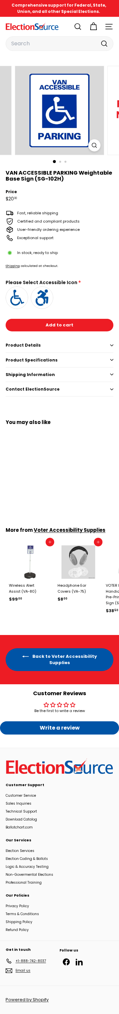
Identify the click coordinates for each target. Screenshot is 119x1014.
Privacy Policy (17, 906)
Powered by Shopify (27, 999)
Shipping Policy (19, 921)
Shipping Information (30, 374)
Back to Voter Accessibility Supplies (64, 659)
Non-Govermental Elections (29, 874)
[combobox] (59, 43)
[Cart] (93, 26)
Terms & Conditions (22, 913)
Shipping (13, 266)
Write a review (60, 728)
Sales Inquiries (18, 803)
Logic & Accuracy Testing (27, 866)
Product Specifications (32, 360)
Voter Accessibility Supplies (69, 530)
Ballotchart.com (19, 827)
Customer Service (21, 795)
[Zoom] (94, 145)
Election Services (20, 850)
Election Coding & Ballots (27, 858)
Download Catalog (21, 819)
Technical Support (21, 811)
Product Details (23, 345)
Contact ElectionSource (33, 389)
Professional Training (24, 882)
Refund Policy (17, 929)
